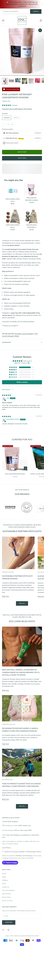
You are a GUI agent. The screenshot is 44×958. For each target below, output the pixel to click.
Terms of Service (7, 901)
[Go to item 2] (11, 81)
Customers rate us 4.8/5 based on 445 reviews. (17, 109)
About (4, 877)
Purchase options (7, 129)
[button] (6, 105)
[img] (6, 395)
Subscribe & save (15, 138)
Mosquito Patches (8, 724)
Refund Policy (6, 894)
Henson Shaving (8, 572)
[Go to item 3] (18, 80)
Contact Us (5, 887)
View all (22, 603)
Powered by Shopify (32, 936)
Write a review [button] (22, 382)
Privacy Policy (6, 897)
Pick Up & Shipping (8, 890)
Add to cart (22, 152)
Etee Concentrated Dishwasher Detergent (15, 474)
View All (22, 806)
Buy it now (22, 158)
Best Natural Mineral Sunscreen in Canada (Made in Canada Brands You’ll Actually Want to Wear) (21, 672)
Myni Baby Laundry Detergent (23, 334)
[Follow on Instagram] (8, 930)
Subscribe (8, 922)
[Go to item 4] (24, 81)
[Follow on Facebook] (3, 930)
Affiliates (5, 880)
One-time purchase (12, 133)
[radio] (4, 133)
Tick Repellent (7, 779)
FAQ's (4, 884)
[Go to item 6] (38, 80)
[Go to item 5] (31, 81)
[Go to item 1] (5, 81)
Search (35, 11)
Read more (5, 596)
